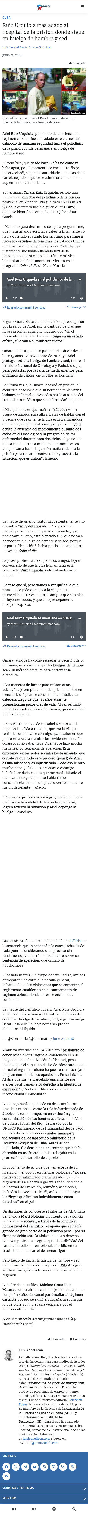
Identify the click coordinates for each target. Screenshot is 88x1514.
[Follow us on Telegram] (25, 1467)
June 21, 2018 (63, 1039)
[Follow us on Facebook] (6, 1467)
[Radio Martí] (34, 1509)
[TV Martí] (14, 1509)
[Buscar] (74, 1509)
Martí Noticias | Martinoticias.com (35, 285)
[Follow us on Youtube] (34, 1467)
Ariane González (40, 47)
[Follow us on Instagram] (53, 1467)
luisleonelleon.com (36, 1438)
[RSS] (63, 1467)
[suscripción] (6, 1476)
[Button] (77, 63)
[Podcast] (54, 1509)
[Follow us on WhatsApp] (44, 1467)
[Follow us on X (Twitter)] (16, 1467)
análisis (75, 941)
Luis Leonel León (14, 47)
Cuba (6, 18)
